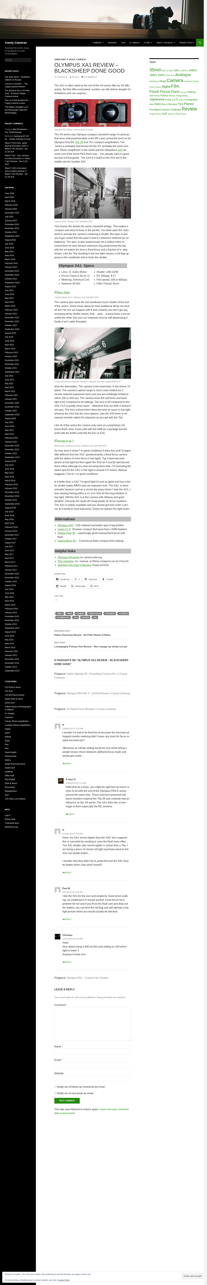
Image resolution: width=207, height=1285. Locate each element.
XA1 (95, 617)
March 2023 (10, 306)
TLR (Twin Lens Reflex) (15, 799)
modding (112, 43)
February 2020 (11, 438)
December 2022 (12, 317)
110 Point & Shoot (13, 687)
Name (58, 1046)
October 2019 (11, 453)
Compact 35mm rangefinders (17, 725)
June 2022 (9, 341)
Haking (191, 92)
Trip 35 (79, 142)
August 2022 (10, 333)
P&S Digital (10, 779)
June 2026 (9, 193)
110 (163, 70)
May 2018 (9, 519)
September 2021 (12, 372)
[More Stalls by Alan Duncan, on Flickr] (62, 292)
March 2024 (10, 259)
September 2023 (12, 283)
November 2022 (12, 321)
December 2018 (12, 492)
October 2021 (11, 368)
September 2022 (12, 329)
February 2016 (11, 609)
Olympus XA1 (63, 617)
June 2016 (9, 593)
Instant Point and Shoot (15, 764)
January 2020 (11, 442)
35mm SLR (10, 703)
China (151, 87)
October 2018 (11, 500)
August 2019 (10, 461)
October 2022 (11, 325)
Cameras (97, 43)
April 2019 (9, 477)
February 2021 (11, 395)
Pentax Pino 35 (66, 533)
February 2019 (11, 484)
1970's (184, 70)
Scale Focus (155, 114)
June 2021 (9, 380)
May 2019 (9, 473)
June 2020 (9, 426)
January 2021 (11, 399)
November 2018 (12, 496)
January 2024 (11, 267)
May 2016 (9, 597)
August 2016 (10, 585)
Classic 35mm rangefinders (17, 721)
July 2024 (9, 244)
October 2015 (11, 624)
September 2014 (12, 671)
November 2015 (12, 620)
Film (123, 43)
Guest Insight (10, 752)
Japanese (110, 614)
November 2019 (12, 449)
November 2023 (12, 275)
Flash (175, 92)
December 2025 (12, 213)
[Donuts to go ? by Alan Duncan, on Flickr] (64, 440)
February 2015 (11, 651)
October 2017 (11, 539)
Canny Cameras (16, 42)
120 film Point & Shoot (14, 695)
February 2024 (11, 263)
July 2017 (9, 546)
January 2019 (11, 488)
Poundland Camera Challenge (165, 109)
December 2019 (12, 446)
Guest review (10, 756)
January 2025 (11, 220)
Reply (68, 763)
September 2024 (12, 236)
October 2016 (11, 581)
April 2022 (9, 345)
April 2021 (9, 387)
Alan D (75, 77)
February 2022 (11, 352)
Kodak (168, 99)
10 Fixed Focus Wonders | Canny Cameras (91, 709)
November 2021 (12, 364)
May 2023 (9, 298)
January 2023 (11, 314)
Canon (196, 81)
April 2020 (9, 434)
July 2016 (9, 589)
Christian (67, 935)
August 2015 (10, 632)
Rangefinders (11, 791)
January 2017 (11, 570)
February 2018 (11, 527)
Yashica (171, 114)
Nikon (164, 104)
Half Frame (154, 95)
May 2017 (9, 554)
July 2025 (9, 217)
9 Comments (90, 77)
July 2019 (9, 465)
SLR (164, 113)
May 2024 (9, 251)
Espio (7, 741)
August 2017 (10, 543)
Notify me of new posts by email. (75, 1093)
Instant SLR (10, 768)
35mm (69, 614)
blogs (163, 81)
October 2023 (11, 279)
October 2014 (11, 667)
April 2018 (9, 523)
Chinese (158, 87)
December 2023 (12, 271)
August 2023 (10, 286)
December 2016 (12, 574)
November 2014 (12, 663)
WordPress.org (11, 827)
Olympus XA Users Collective (74, 565)
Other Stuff (9, 775)
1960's (177, 70)
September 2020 (12, 415)
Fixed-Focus (95, 614)
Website (59, 1073)
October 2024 (11, 232)
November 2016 (12, 578)
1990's (153, 75)
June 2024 (9, 248)
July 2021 (9, 376)
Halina (164, 95)
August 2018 (10, 508)
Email (58, 1060)
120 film (169, 71)
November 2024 (12, 228)
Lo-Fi (175, 99)
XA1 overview (66, 561)
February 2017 (11, 566)
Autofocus (154, 81)
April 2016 (9, 601)
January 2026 (11, 209)
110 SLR (8, 691)
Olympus (123, 614)
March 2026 (10, 201)
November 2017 (12, 535)
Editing (8, 737)
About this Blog (165, 43)
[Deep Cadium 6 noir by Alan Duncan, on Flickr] (92, 353)
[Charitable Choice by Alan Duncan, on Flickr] (92, 192)
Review (85, 617)
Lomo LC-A (64, 529)
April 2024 (9, 255)
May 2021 (9, 383)
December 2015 (12, 616)
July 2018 (9, 512)
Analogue (183, 75)
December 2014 (12, 659)
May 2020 (9, 430)
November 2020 (12, 407)
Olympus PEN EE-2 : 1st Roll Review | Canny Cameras (98, 693)
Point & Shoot (11, 783)
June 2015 (9, 636)
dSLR (7, 733)
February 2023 (11, 310)
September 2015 (12, 628)
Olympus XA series (68, 557)
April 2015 (9, 643)
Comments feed (12, 823)
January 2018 (11, 531)
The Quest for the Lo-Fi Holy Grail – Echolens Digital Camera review (17, 93)
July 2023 (9, 290)
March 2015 (10, 647)
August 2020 (10, 418)
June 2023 (9, 294)
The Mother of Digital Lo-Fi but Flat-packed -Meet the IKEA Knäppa (16, 110)
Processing (10, 787)
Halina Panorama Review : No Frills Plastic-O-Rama (82, 633)
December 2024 (12, 224)
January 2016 (11, 612)
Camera (80, 614)
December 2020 (12, 403)
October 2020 (11, 411)
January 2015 (11, 655)
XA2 (120, 150)
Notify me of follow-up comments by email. (81, 1086)
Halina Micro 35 (67, 540)
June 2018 (9, 515)
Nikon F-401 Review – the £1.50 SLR (17, 161)
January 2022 (11, 356)
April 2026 (9, 197)
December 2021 (12, 360)
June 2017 (9, 550)
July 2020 (9, 422)
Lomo (181, 100)
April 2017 (9, 558)
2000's (161, 75)
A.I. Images (134, 43)
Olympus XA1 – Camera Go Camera (87, 977)
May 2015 (9, 640)
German (183, 92)
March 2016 (10, 605)
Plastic (189, 104)
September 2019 (12, 457)
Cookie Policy (64, 1280)
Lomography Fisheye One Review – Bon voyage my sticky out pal (90, 645)
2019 (172, 75)
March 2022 (10, 349)
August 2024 (10, 240)
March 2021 (10, 391)
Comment (60, 1005)
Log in (7, 815)
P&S (76, 617)
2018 (168, 75)
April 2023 (9, 302)
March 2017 (10, 562)
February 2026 (11, 205)
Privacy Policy (187, 43)
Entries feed (10, 819)
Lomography (191, 99)
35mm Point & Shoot (64, 59)
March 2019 (10, 480)
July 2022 (9, 337)
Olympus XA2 (65, 525)
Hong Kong (181, 95)
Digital (166, 86)
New (151, 104)
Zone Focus (180, 114)
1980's (60, 614)
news (157, 104)
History (172, 95)
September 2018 (12, 504)
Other (147, 43)
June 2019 (9, 469)
